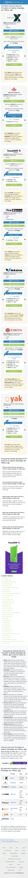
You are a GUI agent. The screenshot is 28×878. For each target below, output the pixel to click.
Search (23, 847)
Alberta (4, 853)
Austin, (6, 643)
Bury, (6, 618)
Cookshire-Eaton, (9, 601)
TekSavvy (12, 794)
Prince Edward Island (11, 867)
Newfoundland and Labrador (14, 858)
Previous (3, 56)
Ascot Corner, (8, 608)
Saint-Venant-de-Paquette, (11, 593)
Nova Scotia (21, 861)
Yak (11, 814)
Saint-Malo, (8, 585)
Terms (16, 850)
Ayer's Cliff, (8, 610)
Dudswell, (7, 635)
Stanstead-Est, (8, 614)
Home (4, 847)
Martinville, (7, 578)
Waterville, (7, 591)
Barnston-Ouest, (9, 603)
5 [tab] (18, 68)
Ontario (18, 864)
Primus (12, 819)
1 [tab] (10, 68)
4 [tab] (16, 68)
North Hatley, (8, 599)
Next (25, 56)
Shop (17, 847)
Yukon (20, 870)
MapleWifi (13, 782)
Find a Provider (7, 850)
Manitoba (23, 853)
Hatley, (6, 597)
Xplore (12, 778)
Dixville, (7, 589)
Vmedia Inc (13, 802)
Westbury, (7, 620)
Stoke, (6, 624)
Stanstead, (7, 626)
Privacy (23, 850)
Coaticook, (7, 584)
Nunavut (11, 864)
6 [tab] (19, 247)
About (10, 847)
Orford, (6, 637)
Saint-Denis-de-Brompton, (11, 633)
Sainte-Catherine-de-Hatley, (12, 612)
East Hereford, (8, 595)
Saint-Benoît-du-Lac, (10, 639)
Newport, (7, 605)
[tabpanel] (14, 56)
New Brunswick (14, 856)
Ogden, (6, 628)
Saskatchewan (11, 870)
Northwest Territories (10, 861)
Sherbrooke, (8, 606)
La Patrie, (7, 631)
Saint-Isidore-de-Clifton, (11, 587)
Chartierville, (8, 629)
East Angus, (8, 616)
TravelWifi (13, 787)
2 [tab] (12, 68)
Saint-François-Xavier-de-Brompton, (14, 641)
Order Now (14, 64)
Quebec (21, 867)
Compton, (7, 580)
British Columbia (13, 853)
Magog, (7, 622)
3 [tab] (14, 68)
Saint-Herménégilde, (10, 582)
